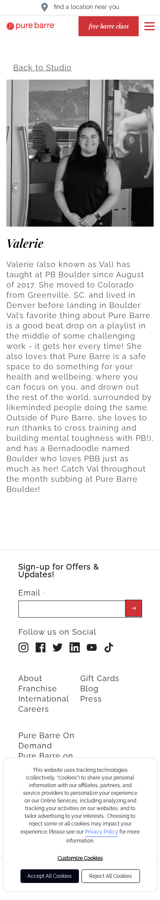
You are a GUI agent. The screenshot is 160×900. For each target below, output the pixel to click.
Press (91, 698)
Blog (89, 688)
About (30, 678)
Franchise (37, 688)
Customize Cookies (80, 858)
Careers (33, 708)
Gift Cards (99, 678)
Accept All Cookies (49, 876)
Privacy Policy (101, 832)
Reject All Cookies (110, 876)
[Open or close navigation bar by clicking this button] (149, 26)
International (43, 698)
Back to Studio (42, 67)
